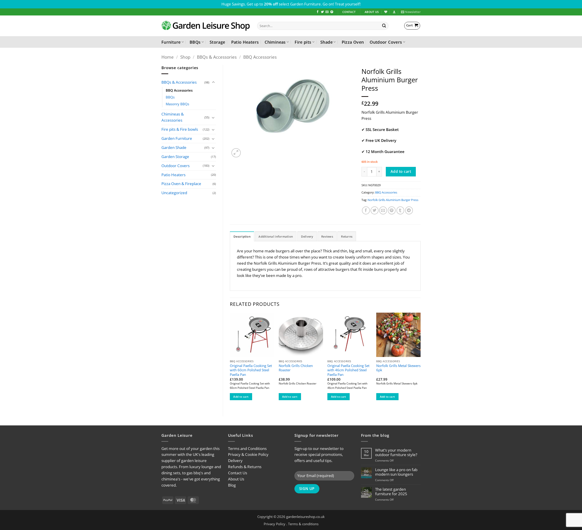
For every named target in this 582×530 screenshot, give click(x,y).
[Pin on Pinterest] (392, 210)
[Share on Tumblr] (400, 210)
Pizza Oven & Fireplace (181, 183)
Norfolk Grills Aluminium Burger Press (393, 200)
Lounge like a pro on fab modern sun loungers (396, 472)
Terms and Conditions (247, 448)
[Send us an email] (327, 12)
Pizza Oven (353, 42)
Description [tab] (242, 236)
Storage (217, 42)
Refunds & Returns (244, 466)
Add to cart (401, 171)
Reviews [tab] (327, 236)
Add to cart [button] (240, 397)
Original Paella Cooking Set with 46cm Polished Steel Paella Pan (348, 370)
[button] (394, 12)
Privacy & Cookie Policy (248, 454)
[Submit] (384, 26)
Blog (232, 485)
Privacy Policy (274, 524)
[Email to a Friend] (383, 210)
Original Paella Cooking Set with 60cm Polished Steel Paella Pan (251, 370)
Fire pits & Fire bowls (179, 129)
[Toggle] (213, 82)
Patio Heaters (245, 42)
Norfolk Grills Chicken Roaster (296, 368)
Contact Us (237, 472)
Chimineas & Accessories (172, 117)
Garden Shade (173, 147)
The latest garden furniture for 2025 (391, 491)
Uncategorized (174, 192)
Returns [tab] (346, 236)
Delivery (235, 460)
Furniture (171, 42)
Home (167, 57)
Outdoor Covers (386, 42)
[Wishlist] (385, 12)
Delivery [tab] (307, 236)
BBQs (195, 42)
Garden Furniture (176, 138)
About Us (236, 479)
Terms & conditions (303, 524)
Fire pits (303, 42)
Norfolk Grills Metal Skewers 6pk (398, 368)
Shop (185, 57)
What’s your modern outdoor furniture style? (396, 452)
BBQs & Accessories (217, 57)
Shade (326, 42)
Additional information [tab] (275, 236)
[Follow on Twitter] (322, 12)
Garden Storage (175, 156)
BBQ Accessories (260, 57)
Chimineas (275, 42)
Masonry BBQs (177, 104)
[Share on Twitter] (375, 210)
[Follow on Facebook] (317, 12)
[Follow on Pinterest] (331, 12)
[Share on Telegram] (409, 210)
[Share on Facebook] (366, 210)
